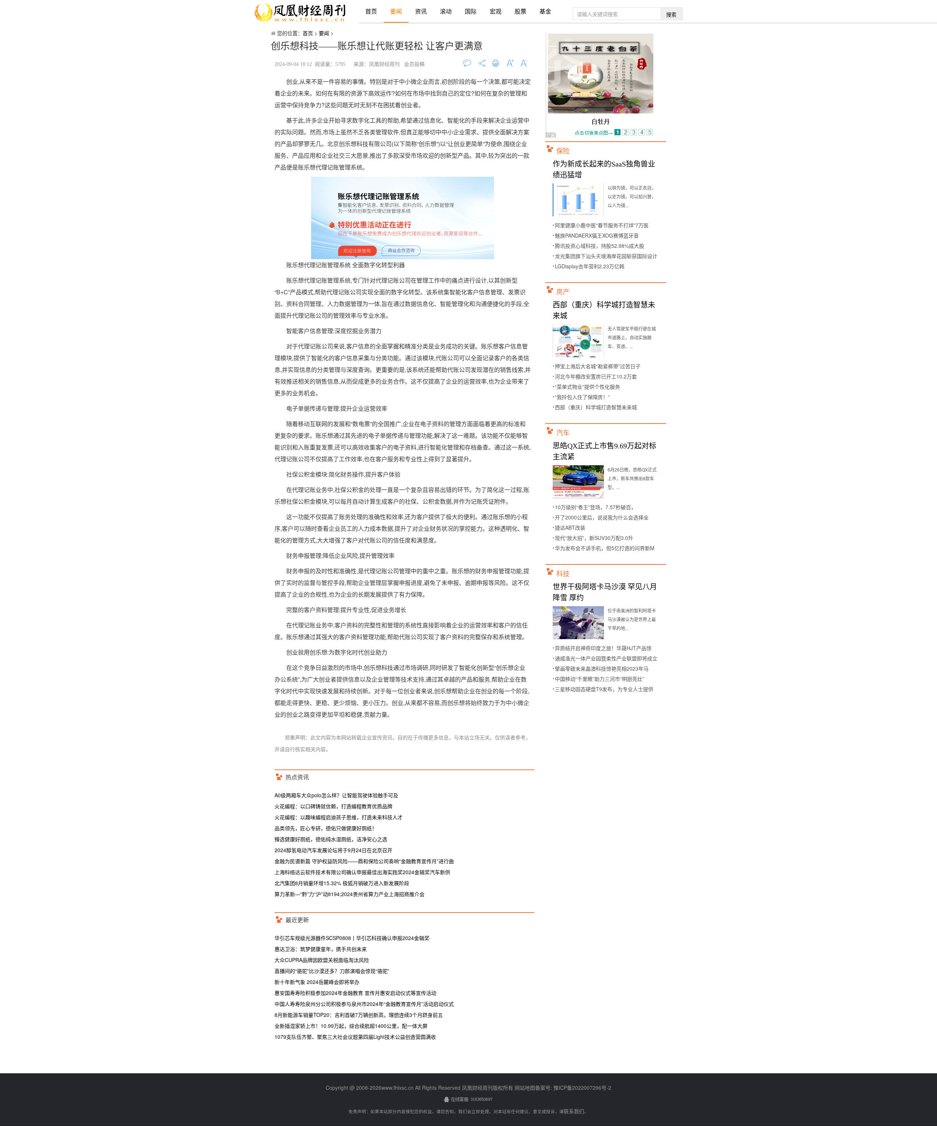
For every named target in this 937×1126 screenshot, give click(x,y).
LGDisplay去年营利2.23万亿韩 (589, 266)
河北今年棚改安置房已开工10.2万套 (596, 376)
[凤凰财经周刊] (300, 13)
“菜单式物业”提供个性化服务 (587, 386)
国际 (471, 11)
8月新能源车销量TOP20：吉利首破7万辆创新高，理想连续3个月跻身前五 (359, 1014)
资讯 (421, 11)
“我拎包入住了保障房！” (582, 396)
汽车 (563, 433)
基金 (545, 11)
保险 (563, 151)
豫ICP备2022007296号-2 (581, 1087)
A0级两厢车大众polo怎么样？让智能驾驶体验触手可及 (336, 795)
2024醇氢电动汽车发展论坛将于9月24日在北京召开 (333, 850)
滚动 (446, 11)
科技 (563, 574)
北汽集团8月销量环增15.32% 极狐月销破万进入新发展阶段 (342, 883)
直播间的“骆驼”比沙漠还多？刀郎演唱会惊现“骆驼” (332, 970)
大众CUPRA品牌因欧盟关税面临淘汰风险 (322, 959)
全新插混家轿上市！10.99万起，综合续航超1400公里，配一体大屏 (351, 1025)
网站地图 (525, 1087)
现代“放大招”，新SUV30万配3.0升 (594, 537)
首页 (371, 11)
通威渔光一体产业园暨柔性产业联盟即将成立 (606, 658)
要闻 (396, 11)
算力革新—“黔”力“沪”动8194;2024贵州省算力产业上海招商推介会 (350, 894)
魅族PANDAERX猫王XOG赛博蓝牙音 (597, 235)
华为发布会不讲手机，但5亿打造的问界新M (604, 548)
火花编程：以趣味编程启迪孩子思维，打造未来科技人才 (339, 817)
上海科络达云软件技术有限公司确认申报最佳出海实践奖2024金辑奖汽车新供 (362, 872)
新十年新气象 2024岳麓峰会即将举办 (317, 981)
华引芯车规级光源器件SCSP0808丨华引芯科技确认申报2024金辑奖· (353, 938)
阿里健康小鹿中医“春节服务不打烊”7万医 (602, 225)
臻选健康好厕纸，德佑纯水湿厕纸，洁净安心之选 (331, 839)
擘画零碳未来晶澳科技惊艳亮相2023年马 (602, 668)
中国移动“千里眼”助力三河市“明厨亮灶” (599, 678)
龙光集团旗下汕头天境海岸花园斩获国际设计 (606, 256)
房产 (563, 292)
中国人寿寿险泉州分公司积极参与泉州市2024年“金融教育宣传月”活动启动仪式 (364, 1003)
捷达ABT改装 (570, 527)
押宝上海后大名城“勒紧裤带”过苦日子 (598, 366)
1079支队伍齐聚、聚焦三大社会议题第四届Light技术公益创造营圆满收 (355, 1036)
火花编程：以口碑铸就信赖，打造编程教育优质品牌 (333, 806)
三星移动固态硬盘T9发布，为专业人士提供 (604, 689)
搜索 (671, 14)
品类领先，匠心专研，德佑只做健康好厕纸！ (326, 828)
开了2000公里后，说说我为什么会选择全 (602, 517)
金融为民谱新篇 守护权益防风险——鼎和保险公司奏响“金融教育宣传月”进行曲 (364, 861)
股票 (520, 11)
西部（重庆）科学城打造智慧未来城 (596, 407)
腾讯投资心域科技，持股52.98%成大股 (599, 245)
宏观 (495, 11)
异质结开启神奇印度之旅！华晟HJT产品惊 (603, 648)
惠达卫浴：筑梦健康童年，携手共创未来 (321, 948)
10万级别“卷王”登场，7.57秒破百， (595, 507)
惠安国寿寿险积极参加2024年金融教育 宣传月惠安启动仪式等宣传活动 (355, 992)
